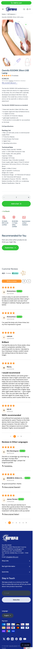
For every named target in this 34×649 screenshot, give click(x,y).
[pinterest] (16, 638)
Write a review (12, 281)
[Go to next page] (21, 436)
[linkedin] (12, 638)
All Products (11, 14)
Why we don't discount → (9, 82)
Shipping (11, 80)
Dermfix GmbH (13, 645)
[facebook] (8, 638)
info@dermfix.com (12, 556)
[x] (4, 638)
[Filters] (24, 280)
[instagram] (21, 638)
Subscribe (16, 599)
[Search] (24, 9)
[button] (3, 9)
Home (4, 14)
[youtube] (25, 638)
